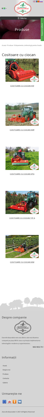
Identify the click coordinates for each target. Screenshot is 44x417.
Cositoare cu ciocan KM (22, 85)
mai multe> (38, 347)
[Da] (14, 401)
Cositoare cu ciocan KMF (22, 130)
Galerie (5, 383)
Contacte (6, 378)
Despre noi (6, 370)
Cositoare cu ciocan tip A (22, 218)
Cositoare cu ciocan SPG (22, 174)
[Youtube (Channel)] (9, 401)
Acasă (4, 45)
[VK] (20, 401)
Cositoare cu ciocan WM (22, 262)
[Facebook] (4, 401)
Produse (10, 45)
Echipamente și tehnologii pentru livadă (28, 45)
